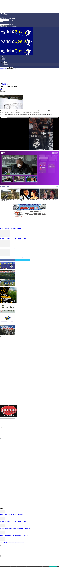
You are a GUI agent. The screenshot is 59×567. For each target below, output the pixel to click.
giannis (1, 89)
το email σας (11, 24)
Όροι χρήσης (4, 13)
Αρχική (3, 56)
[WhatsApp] (11, 93)
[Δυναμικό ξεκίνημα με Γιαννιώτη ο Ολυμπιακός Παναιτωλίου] (2, 540)
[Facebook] (1, 93)
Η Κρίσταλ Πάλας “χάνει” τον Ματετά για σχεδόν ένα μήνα (11, 514)
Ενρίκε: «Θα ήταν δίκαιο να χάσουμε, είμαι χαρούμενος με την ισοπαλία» (14, 535)
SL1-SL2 (3, 58)
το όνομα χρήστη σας (12, 19)
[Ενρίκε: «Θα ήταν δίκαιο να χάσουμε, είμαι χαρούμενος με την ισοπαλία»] (2, 533)
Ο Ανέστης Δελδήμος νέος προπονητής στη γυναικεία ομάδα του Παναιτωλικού (15, 248)
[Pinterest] (8, 93)
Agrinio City (6, 65)
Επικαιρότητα (5, 68)
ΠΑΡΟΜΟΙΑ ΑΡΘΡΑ (3, 228)
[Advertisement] (29, 75)
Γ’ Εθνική (3, 59)
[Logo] (16, 45)
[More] (15, 93)
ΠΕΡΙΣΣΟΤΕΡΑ (4, 62)
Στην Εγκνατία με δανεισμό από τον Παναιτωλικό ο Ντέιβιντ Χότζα (13, 238)
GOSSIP (3, 61)
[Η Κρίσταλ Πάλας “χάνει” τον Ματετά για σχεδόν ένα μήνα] (2, 512)
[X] (5, 93)
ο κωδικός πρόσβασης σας (13, 20)
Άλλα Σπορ (5, 63)
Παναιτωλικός (4, 57)
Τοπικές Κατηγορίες (5, 60)
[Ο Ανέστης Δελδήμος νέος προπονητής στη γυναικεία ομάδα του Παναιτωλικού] (5, 246)
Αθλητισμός (6, 64)
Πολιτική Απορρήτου (5, 14)
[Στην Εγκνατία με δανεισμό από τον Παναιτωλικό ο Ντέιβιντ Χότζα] (5, 236)
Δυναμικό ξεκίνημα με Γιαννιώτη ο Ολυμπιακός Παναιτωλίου (12, 257)
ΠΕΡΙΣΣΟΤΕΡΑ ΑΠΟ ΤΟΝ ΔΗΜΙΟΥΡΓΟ (14, 228)
